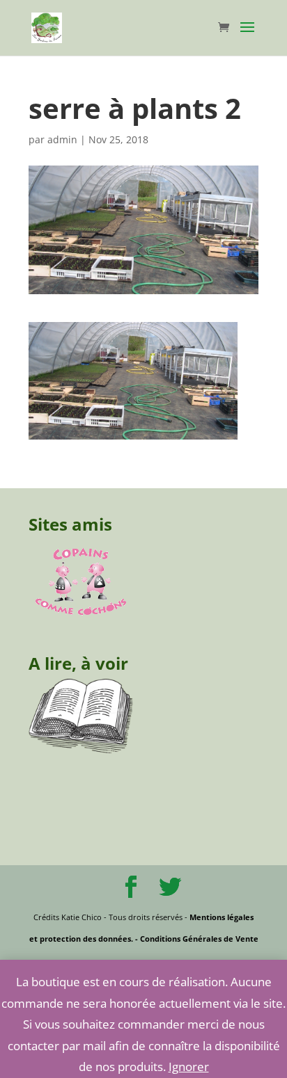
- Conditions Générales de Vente (195, 938)
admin (62, 139)
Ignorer (189, 1067)
